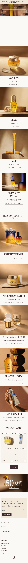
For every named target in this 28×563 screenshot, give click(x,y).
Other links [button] (4, 540)
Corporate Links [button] (5, 531)
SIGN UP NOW (7, 514)
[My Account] (21, 6)
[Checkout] (25, 6)
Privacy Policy (4, 545)
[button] (12, 433)
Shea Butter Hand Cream (20, 448)
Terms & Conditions (5, 543)
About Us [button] (3, 526)
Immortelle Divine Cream (7, 448)
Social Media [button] (4, 536)
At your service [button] (5, 522)
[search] (13, 11)
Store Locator (3, 550)
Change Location (4, 553)
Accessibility (3, 548)
